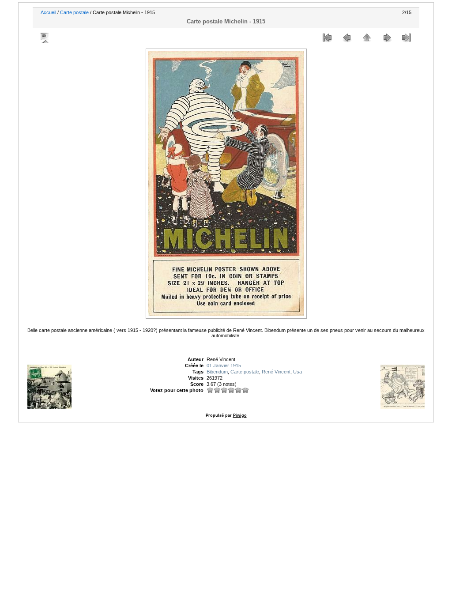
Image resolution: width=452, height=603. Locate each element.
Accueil (48, 12)
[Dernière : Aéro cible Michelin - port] (406, 37)
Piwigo (240, 415)
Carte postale (74, 12)
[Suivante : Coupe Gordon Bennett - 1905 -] (386, 37)
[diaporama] (45, 37)
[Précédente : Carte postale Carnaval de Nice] (347, 37)
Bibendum (217, 371)
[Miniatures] (367, 37)
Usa (297, 371)
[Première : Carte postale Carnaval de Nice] (327, 37)
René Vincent (276, 371)
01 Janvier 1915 (224, 365)
